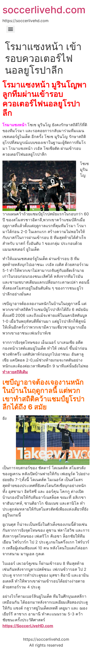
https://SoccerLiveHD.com (27, 625)
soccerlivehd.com (43, 10)
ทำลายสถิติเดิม (15, 371)
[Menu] (10, 29)
